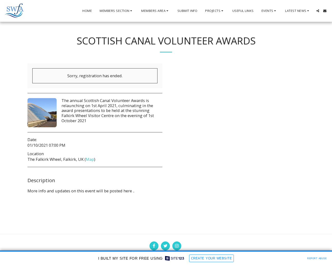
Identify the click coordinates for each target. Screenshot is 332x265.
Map (90, 159)
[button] (116, 11)
